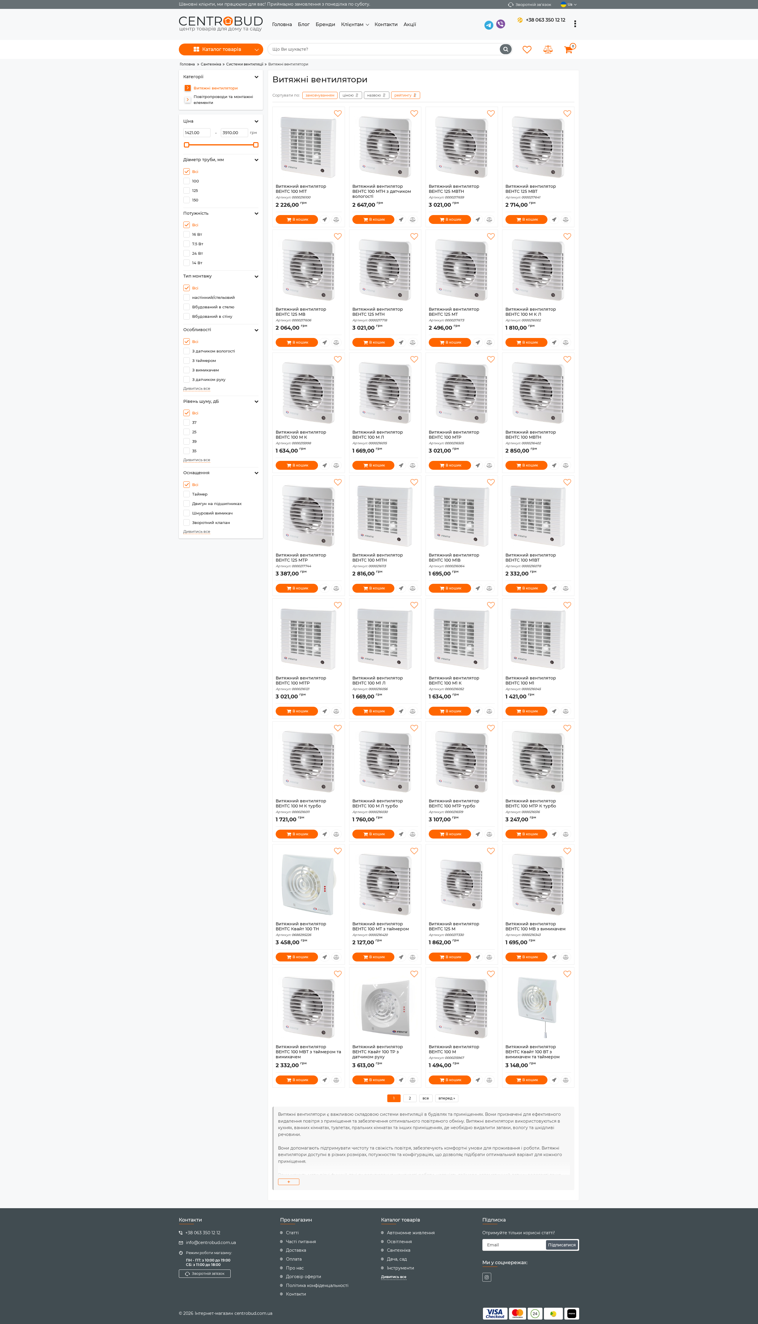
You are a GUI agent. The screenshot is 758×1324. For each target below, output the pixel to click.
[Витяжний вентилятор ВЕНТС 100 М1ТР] (309, 639)
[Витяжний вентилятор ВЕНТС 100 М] (462, 1007)
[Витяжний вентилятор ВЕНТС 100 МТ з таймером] (385, 884)
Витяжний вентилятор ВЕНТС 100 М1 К (454, 683)
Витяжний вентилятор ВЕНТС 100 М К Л (530, 314)
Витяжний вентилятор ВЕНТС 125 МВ (301, 314)
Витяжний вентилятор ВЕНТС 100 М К (301, 437)
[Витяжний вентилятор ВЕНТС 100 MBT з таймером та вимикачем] (309, 1007)
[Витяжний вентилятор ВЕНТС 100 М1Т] (309, 147)
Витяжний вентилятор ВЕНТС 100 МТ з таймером (380, 929)
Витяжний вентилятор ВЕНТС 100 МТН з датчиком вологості (381, 194)
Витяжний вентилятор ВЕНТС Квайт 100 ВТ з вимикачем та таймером (532, 1054)
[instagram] (486, 1277)
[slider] (186, 145)
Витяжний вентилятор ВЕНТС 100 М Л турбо (377, 806)
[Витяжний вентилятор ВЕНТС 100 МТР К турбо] (538, 761)
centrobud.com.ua (253, 1313)
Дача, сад (397, 1259)
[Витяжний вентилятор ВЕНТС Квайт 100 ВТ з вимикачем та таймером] (538, 1007)
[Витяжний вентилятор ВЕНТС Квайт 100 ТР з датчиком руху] (385, 1007)
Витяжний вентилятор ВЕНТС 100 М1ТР (301, 683)
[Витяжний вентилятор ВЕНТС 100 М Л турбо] (385, 761)
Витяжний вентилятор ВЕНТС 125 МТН (377, 314)
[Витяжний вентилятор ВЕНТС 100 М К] (309, 393)
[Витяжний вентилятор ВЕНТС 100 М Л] (385, 393)
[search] (506, 49)
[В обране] (338, 114)
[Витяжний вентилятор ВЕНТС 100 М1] (538, 639)
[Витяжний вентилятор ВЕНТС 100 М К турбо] (309, 761)
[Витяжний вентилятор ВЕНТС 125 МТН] (385, 270)
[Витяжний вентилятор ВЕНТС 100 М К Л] (538, 270)
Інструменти (400, 1268)
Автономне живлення (411, 1232)
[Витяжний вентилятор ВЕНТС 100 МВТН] (538, 393)
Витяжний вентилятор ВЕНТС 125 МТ (454, 314)
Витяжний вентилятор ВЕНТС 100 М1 (530, 683)
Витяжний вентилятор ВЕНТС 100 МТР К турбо (530, 806)
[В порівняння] (336, 219)
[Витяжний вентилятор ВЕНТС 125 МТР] (309, 516)
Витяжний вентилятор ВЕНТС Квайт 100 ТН (301, 929)
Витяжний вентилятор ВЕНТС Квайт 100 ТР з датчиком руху (377, 1054)
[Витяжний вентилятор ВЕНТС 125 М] (462, 884)
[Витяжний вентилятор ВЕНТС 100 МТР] (462, 393)
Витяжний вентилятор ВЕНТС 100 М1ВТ (530, 560)
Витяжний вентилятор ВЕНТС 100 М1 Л (377, 683)
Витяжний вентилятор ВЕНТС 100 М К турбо (301, 806)
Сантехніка (398, 1250)
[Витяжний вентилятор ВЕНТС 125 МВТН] (462, 147)
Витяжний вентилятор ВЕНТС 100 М (454, 1052)
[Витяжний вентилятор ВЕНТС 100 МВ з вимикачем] (538, 884)
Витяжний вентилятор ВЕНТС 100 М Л (377, 437)
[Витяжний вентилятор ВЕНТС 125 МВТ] (538, 147)
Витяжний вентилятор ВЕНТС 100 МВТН (530, 437)
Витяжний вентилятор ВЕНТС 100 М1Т (301, 191)
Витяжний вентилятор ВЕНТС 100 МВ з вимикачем (535, 929)
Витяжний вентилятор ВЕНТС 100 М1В (454, 560)
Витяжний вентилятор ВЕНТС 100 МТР (454, 437)
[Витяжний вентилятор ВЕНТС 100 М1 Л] (385, 639)
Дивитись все (196, 388)
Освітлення (399, 1241)
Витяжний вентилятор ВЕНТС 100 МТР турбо (454, 806)
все (426, 1098)
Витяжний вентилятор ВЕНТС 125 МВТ (530, 191)
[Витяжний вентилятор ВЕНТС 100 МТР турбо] (462, 761)
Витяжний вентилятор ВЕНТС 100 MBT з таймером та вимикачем (308, 1054)
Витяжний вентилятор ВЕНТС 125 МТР (301, 560)
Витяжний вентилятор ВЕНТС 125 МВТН (454, 191)
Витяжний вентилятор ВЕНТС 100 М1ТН (377, 560)
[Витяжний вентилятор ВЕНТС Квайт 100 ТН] (309, 884)
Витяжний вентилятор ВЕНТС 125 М (454, 929)
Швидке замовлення (324, 219)
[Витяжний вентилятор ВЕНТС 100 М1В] (462, 516)
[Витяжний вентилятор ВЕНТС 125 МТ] (462, 270)
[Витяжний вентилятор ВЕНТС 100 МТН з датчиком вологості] (385, 147)
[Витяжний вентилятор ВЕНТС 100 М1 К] (462, 639)
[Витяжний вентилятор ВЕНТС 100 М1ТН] (385, 516)
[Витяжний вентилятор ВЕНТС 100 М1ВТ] (538, 516)
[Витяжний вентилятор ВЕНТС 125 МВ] (309, 270)
